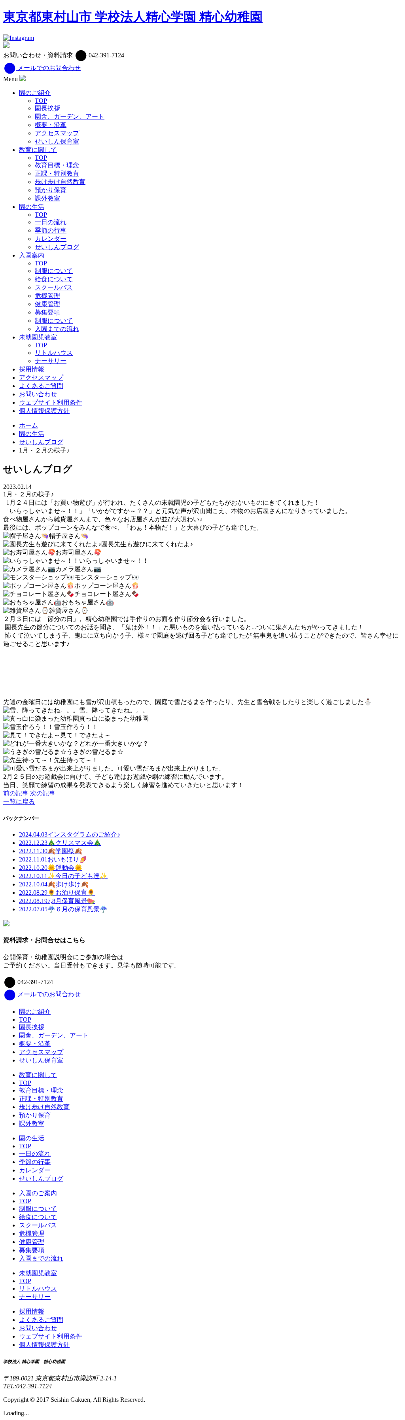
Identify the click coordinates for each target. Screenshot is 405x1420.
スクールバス (54, 287)
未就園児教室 (38, 337)
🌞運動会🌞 (50, 867)
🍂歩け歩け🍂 (54, 884)
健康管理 (47, 304)
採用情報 (31, 369)
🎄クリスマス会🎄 (60, 842)
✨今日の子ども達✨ (63, 876)
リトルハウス (54, 352)
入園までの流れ (57, 329)
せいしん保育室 (57, 141)
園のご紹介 (35, 92)
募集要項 (47, 312)
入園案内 (31, 255)
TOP (41, 100)
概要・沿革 (50, 124)
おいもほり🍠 (53, 859)
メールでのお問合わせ (48, 67)
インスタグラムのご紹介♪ (69, 834)
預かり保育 (50, 190)
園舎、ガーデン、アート (69, 116)
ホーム (28, 425)
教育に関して (38, 149)
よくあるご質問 (41, 385)
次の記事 (42, 793)
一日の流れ (50, 222)
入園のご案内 (38, 1193)
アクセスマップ (57, 133)
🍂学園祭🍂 (50, 851)
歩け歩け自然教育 (60, 181)
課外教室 (47, 198)
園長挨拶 (47, 108)
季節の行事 (50, 230)
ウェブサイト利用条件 (50, 402)
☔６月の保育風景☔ (63, 909)
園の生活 (31, 206)
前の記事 (15, 793)
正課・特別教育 (57, 173)
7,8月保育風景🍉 (57, 900)
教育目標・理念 (57, 165)
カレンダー (50, 238)
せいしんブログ (57, 247)
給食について (54, 279)
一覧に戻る (19, 801)
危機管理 (47, 295)
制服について (54, 270)
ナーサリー (50, 361)
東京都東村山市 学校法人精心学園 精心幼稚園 (133, 16)
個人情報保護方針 (44, 410)
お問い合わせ (38, 394)
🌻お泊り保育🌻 (57, 892)
